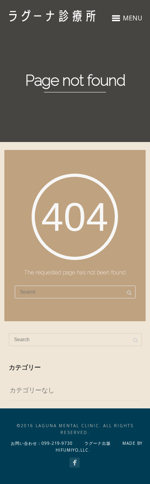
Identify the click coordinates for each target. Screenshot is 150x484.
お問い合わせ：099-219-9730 (42, 443)
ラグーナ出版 (97, 443)
